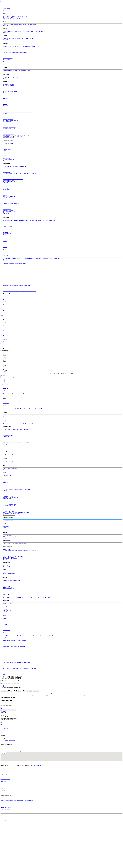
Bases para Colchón (35, 173)
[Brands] (3, 366)
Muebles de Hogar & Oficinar (7, 159)
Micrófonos (19, 18)
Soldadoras (10, 291)
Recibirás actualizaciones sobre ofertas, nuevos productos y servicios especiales (17, 800)
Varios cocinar (19, 136)
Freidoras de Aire (18, 135)
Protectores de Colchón (16, 173)
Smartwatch (16, 24)
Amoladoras (5, 263)
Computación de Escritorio (12, 31)
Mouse (30, 31)
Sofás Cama (12, 166)
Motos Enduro (43, 258)
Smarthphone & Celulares (8, 24)
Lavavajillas (27, 64)
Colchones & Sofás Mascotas (6, 196)
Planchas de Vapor (7, 149)
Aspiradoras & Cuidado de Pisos (7, 189)
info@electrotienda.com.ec (35, 765)
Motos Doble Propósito (35, 258)
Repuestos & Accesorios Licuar (10, 121)
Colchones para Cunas (7, 179)
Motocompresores (11, 263)
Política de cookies (4, 781)
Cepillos (43, 220)
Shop (4, 686)
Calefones (5, 104)
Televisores (5, 38)
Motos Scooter (27, 258)
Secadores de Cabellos (17, 220)
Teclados (33, 31)
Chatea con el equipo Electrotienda (8, 740)
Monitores (22, 31)
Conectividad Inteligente (34, 46)
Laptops (4, 31)
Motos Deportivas (13, 258)
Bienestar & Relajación (7, 220)
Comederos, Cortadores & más (9, 197)
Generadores (9, 268)
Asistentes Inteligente (7, 46)
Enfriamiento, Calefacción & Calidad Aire (8, 85)
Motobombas (5, 291)
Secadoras (10, 77)
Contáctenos (3, 711)
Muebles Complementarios (20, 166)
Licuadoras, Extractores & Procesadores (8, 119)
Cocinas (4, 64)
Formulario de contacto (5, 809)
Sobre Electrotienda (4, 783)
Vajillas (17, 112)
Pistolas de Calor (26, 285)
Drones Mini (16, 52)
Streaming (10, 38)
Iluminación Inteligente (16, 46)
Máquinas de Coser (7, 98)
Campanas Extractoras (19, 64)
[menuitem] (62, 8)
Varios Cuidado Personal (50, 220)
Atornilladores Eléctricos (17, 268)
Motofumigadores (14, 285)
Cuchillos (5, 112)
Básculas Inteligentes (7, 226)
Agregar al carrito (5, 350)
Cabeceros (8, 166)
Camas (4, 166)
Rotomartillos (23, 263)
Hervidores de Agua (11, 128)
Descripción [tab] (5, 728)
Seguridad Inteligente (25, 46)
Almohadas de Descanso (8, 203)
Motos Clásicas (49, 258)
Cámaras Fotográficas (23, 52)
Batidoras (12, 120)
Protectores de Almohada (26, 173)
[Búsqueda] (13, 377)
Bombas (23, 268)
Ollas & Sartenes (11, 135)
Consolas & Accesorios (7, 58)
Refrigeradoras (6, 70)
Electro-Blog (3, 790)
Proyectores (14, 38)
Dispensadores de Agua (8, 143)
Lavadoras (5, 77)
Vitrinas (10, 70)
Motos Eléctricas (6, 252)
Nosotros (2, 788)
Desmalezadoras (26, 291)
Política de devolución (5, 776)
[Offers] (3, 364)
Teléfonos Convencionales (23, 24)
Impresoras (26, 31)
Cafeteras (5, 127)
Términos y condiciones (5, 779)
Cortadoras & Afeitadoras (36, 220)
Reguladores (21, 112)
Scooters (5, 241)
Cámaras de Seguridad (21, 38)
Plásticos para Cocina (11, 112)
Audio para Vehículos (26, 18)
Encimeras (13, 64)
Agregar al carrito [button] (5, 708)
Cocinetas (9, 64)
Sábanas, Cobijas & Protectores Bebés (9, 181)
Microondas (5, 91)
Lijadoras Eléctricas (7, 285)
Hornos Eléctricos (12, 136)
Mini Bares (21, 70)
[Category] (3, 369)
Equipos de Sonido (7, 16)
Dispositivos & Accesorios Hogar (7, 233)
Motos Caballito (20, 258)
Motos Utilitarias (6, 258)
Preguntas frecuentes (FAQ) (6, 807)
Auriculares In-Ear (14, 16)
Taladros (5, 268)
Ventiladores (11, 85)
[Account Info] (3, 360)
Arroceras (5, 134)
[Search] (3, 354)
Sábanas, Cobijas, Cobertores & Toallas (7, 173)
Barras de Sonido (13, 18)
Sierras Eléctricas (32, 291)
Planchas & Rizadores (26, 220)
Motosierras (20, 285)
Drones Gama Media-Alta (8, 52)
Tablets (18, 31)
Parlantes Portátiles (11, 17)
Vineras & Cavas (26, 70)
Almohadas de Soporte (17, 203)
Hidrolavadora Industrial (18, 291)
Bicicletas (5, 247)
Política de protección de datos (7, 774)
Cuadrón (54, 258)
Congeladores (15, 70)
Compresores (18, 263)
